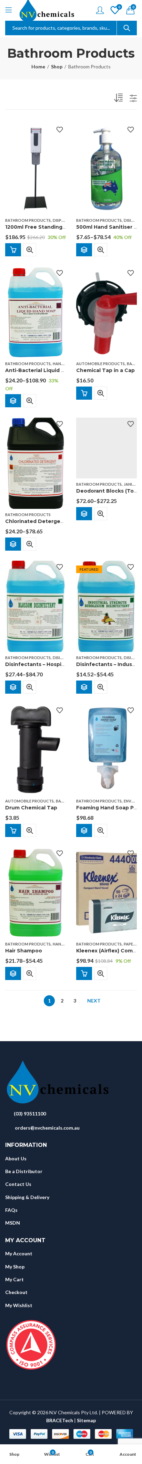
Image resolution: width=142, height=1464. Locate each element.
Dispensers (64, 220)
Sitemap (86, 1420)
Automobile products (100, 363)
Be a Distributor (23, 1171)
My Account (18, 1253)
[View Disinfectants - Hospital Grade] (35, 606)
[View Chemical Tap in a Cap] (106, 311)
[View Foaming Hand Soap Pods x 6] (106, 749)
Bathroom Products (28, 220)
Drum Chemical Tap (31, 808)
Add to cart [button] (13, 249)
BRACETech (59, 1420)
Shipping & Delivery (27, 1197)
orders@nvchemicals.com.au (47, 1128)
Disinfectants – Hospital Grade (45, 665)
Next (94, 1001)
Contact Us (18, 1184)
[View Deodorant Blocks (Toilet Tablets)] (106, 447)
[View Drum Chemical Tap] (35, 749)
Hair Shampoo (23, 951)
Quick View (29, 249)
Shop (56, 66)
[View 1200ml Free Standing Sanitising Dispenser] (35, 168)
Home (38, 66)
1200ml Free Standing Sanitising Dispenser (61, 227)
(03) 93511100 (30, 1113)
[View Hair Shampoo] (35, 892)
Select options (84, 249)
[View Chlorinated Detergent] (35, 462)
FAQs (11, 1210)
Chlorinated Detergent (35, 521)
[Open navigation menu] (8, 10)
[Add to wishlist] (59, 129)
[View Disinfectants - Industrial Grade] (106, 606)
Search (127, 28)
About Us (16, 1158)
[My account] (100, 10)
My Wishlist (18, 1305)
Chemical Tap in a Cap (105, 370)
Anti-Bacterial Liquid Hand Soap (47, 370)
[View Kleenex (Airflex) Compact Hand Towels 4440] (106, 892)
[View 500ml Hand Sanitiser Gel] (106, 168)
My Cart (14, 1279)
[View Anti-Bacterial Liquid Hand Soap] (35, 311)
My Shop (14, 1267)
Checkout (16, 1292)
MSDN (12, 1223)
